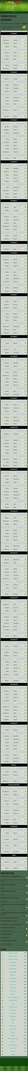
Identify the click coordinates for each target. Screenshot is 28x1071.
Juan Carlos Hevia (12, 953)
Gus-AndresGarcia (13, 1045)
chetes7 (13, 994)
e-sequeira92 (13, 965)
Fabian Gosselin (13, 968)
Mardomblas (13, 978)
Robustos (12, 1041)
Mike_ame (12, 975)
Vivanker (13, 1051)
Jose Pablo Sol (13, 1013)
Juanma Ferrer (13, 1048)
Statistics (24, 27)
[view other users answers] (26, 878)
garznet (13, 1019)
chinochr (13, 1003)
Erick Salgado (12, 972)
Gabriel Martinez (13, 1000)
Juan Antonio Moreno (12, 997)
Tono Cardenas (13, 981)
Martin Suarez (12, 1007)
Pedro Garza (13, 991)
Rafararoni (13, 1010)
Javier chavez (13, 984)
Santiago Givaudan (13, 959)
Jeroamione (13, 987)
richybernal (13, 1029)
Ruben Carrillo (13, 1026)
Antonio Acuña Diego (13, 1038)
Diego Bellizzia (13, 962)
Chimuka (13, 1032)
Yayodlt (13, 1054)
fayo (13, 1022)
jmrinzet (13, 1035)
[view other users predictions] (26, 40)
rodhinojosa (13, 1016)
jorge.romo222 (13, 956)
